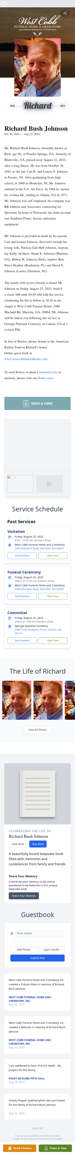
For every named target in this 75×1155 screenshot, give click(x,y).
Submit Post (37, 958)
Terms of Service (47, 1138)
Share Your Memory (24, 895)
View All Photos (37, 729)
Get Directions (22, 555)
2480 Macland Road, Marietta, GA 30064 (39, 548)
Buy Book (38, 844)
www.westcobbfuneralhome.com (26, 359)
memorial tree (48, 372)
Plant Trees (53, 555)
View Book (18, 844)
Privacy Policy (27, 1138)
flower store (45, 378)
